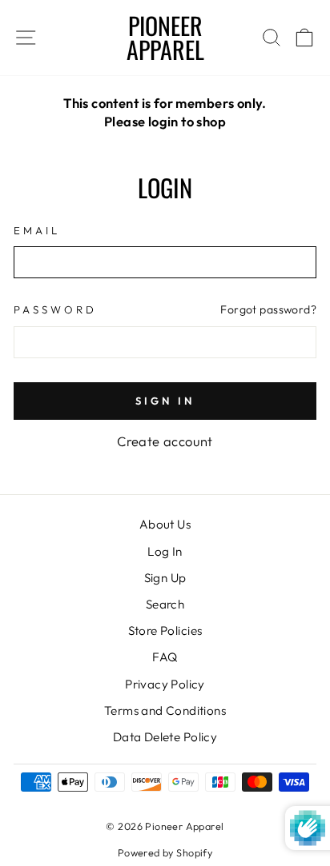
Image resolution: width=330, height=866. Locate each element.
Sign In (164, 400)
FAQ (164, 656)
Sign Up (165, 577)
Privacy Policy (165, 684)
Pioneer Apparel (165, 37)
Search (165, 604)
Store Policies (165, 630)
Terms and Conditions (165, 710)
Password (55, 309)
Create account (165, 441)
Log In (164, 551)
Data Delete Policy (165, 736)
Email (37, 230)
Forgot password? (268, 309)
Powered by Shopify (165, 852)
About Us (165, 524)
